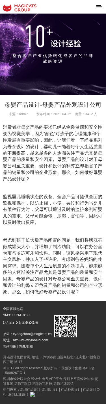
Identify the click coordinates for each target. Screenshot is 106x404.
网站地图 (9, 346)
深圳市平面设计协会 (78, 379)
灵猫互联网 (22, 384)
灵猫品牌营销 (63, 384)
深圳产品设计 (30, 390)
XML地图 (26, 346)
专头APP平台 (52, 379)
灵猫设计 (20, 8)
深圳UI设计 (50, 390)
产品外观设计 (71, 390)
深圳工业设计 (18, 394)
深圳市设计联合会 (16, 379)
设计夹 (36, 379)
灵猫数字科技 (42, 384)
